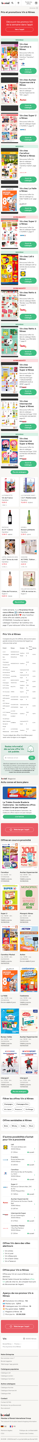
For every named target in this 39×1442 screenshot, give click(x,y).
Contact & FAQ (6, 1402)
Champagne (8, 1104)
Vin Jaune (7, 1109)
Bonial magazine (6, 1361)
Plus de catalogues (19, 472)
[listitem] (10, 492)
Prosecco (18, 1109)
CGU (2, 1433)
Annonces (33, 8)
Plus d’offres (19, 602)
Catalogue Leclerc (7, 1376)
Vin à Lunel (9, 1253)
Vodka (23, 1126)
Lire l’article (19, 817)
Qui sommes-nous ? (8, 1358)
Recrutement (5, 1408)
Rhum (31, 1126)
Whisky (14, 1126)
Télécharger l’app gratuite (9, 1364)
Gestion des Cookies (27, 1433)
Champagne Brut (22, 1104)
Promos (17, 1344)
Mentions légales (6, 1430)
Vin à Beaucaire (11, 1256)
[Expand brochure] (9, 58)
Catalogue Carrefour (8, 1379)
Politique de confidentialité (28, 1430)
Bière (6, 1126)
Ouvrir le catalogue (28, 71)
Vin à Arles (9, 1251)
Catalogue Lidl (5, 1373)
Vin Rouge (29, 1109)
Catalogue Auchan (7, 1387)
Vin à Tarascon (10, 1261)
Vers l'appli (19, 29)
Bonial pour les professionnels (11, 1405)
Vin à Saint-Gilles (11, 1259)
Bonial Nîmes (7, 1344)
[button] (19, 56)
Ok (32, 758)
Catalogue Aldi (6, 1393)
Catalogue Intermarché (9, 1390)
